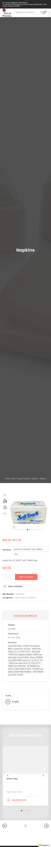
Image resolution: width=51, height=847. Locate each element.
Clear (16, 554)
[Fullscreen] (14, 527)
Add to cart (26, 577)
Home (7, 478)
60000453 (20, 594)
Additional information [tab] (25, 615)
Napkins (35, 478)
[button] (17, 529)
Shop (14, 478)
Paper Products (23, 478)
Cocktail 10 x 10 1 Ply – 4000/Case (27, 648)
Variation (6, 549)
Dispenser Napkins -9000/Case (30, 654)
